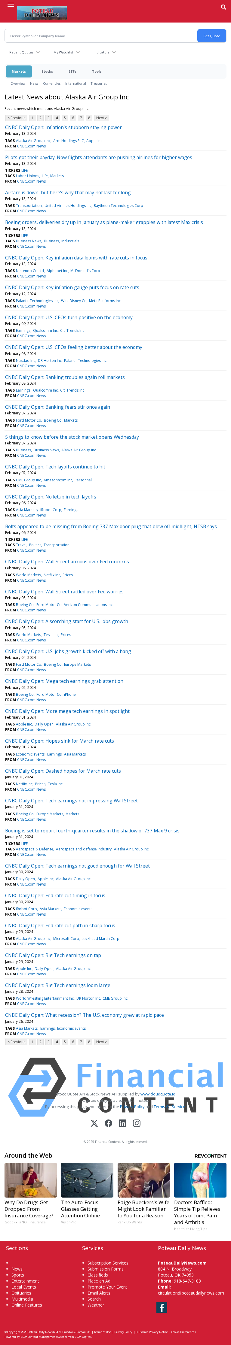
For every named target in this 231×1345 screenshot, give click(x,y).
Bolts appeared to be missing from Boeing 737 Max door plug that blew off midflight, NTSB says (111, 526)
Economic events (30, 754)
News (34, 83)
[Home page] (42, 12)
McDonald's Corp (85, 270)
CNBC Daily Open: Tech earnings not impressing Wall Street (71, 800)
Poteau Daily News (40, 1332)
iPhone (70, 694)
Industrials (70, 241)
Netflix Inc (52, 574)
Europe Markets (77, 664)
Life (45, 175)
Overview (18, 83)
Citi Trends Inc (72, 330)
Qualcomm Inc (45, 330)
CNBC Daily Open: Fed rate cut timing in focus (55, 895)
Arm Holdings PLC (68, 140)
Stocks (47, 71)
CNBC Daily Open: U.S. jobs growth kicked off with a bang (68, 651)
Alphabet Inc (57, 270)
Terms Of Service (169, 1106)
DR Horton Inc (50, 360)
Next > (101, 117)
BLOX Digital (83, 1337)
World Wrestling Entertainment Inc (45, 998)
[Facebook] (108, 1124)
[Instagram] (137, 1124)
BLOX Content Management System (43, 1337)
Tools (96, 71)
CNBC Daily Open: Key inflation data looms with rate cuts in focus (76, 257)
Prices (68, 574)
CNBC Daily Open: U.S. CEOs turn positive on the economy (69, 317)
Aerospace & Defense (34, 849)
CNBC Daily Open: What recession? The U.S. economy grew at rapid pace (84, 1015)
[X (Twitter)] (94, 1124)
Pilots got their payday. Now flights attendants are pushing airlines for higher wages (98, 157)
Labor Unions (27, 175)
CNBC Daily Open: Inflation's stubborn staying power (63, 127)
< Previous (16, 117)
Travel (21, 544)
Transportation (29, 205)
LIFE (24, 170)
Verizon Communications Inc (88, 604)
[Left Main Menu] (11, 5)
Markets (19, 71)
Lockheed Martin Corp (100, 938)
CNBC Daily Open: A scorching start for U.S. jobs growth (66, 621)
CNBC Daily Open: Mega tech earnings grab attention (64, 681)
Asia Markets (27, 509)
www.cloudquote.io (157, 1094)
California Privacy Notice (152, 1332)
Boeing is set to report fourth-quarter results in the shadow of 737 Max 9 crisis (92, 830)
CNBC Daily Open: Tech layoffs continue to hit (55, 466)
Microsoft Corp (66, 938)
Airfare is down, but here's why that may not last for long (68, 192)
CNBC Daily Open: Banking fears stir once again (57, 407)
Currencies (51, 83)
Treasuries (99, 83)
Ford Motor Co (28, 420)
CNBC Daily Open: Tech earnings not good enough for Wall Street (77, 865)
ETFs (72, 71)
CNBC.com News (31, 146)
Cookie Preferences (183, 1332)
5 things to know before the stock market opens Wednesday (72, 437)
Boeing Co (53, 420)
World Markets (28, 574)
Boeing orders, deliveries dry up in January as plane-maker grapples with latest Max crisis (104, 222)
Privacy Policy (132, 1106)
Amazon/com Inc (58, 480)
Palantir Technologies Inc (37, 300)
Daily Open (44, 724)
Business (51, 241)
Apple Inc (94, 140)
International (75, 83)
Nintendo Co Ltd (30, 270)
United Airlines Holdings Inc (68, 205)
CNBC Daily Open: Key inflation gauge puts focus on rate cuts (72, 287)
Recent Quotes (21, 52)
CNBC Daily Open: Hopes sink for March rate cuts (59, 741)
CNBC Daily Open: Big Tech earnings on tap (53, 955)
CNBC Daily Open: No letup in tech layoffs (50, 496)
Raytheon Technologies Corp (118, 205)
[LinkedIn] (122, 1124)
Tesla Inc (51, 634)
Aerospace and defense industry (84, 849)
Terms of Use (102, 1332)
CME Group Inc (28, 480)
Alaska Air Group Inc (33, 140)
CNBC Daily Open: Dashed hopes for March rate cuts (63, 771)
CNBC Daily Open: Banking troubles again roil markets (65, 377)
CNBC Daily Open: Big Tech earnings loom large (57, 985)
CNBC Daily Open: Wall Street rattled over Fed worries (64, 591)
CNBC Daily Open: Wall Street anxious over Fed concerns (67, 561)
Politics (35, 544)
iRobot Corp (50, 509)
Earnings (23, 330)
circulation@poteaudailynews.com (191, 1293)
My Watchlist (63, 52)
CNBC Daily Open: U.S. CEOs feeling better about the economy (73, 347)
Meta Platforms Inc (105, 300)
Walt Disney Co (74, 300)
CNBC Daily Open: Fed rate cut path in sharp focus (60, 925)
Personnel (83, 480)
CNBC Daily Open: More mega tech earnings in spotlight (67, 711)
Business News (28, 241)
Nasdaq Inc (25, 360)
